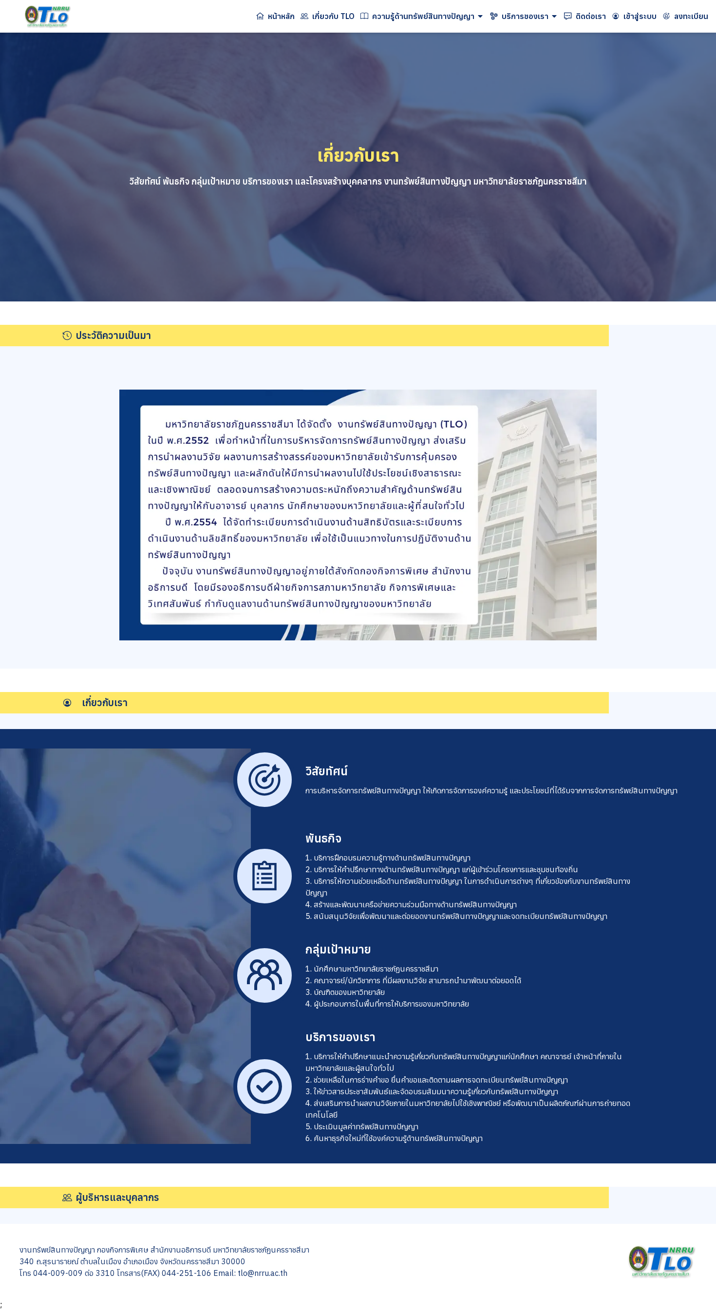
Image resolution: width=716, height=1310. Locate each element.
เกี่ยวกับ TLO (333, 16)
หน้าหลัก (281, 16)
